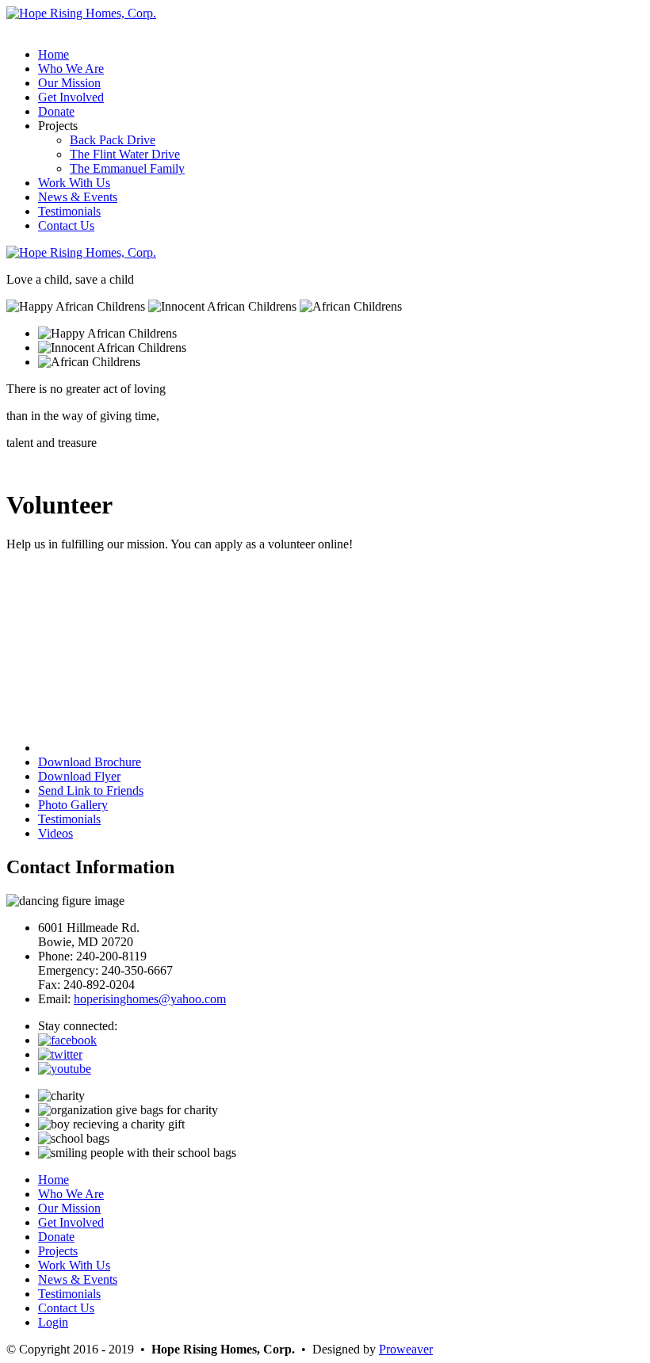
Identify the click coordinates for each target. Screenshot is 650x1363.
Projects (58, 1251)
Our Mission (69, 83)
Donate (56, 111)
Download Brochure (89, 762)
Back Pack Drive (112, 140)
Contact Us (66, 225)
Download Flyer (79, 776)
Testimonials (69, 211)
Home (53, 54)
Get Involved (71, 97)
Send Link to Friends (90, 790)
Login (53, 1322)
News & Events (77, 197)
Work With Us (74, 182)
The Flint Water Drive (125, 154)
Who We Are (71, 68)
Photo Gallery (73, 804)
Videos (55, 833)
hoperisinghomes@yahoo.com (150, 999)
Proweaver (406, 1349)
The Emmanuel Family (127, 168)
